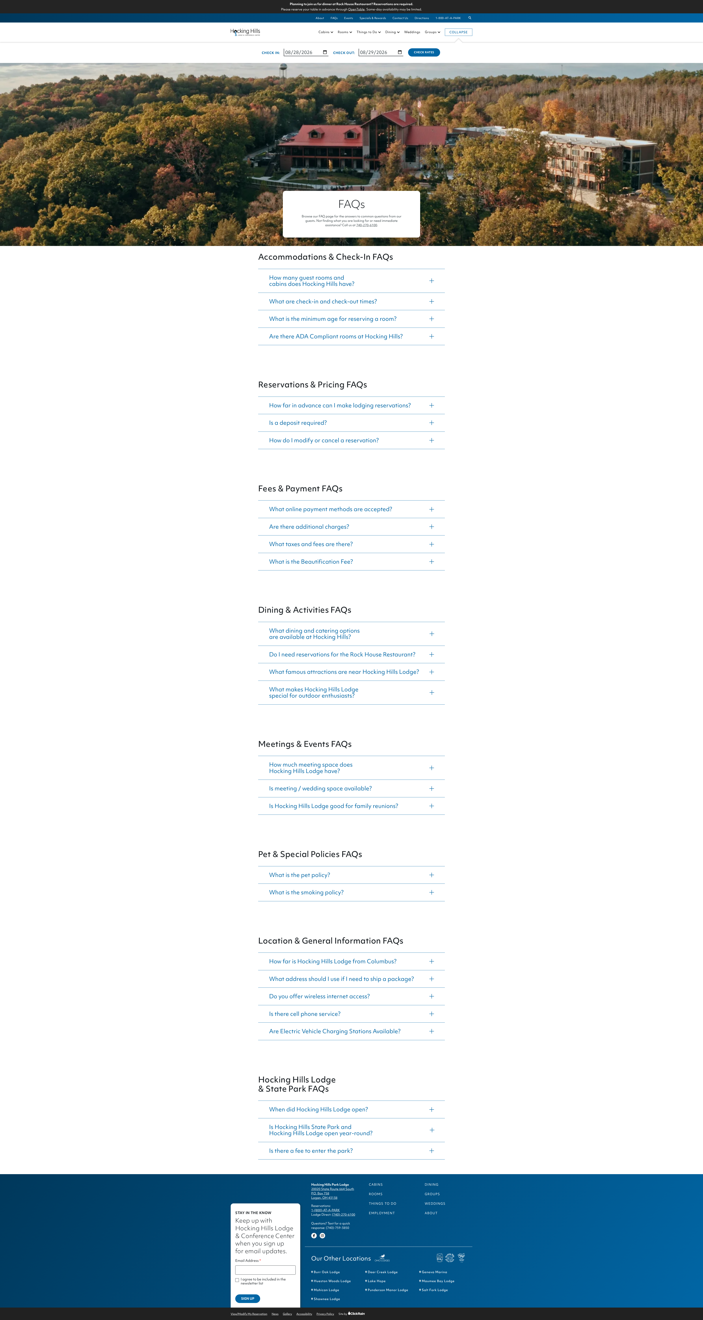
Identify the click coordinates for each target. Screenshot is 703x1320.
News (275, 1314)
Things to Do (367, 32)
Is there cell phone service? (305, 1013)
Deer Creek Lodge (383, 1272)
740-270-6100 (366, 225)
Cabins (324, 32)
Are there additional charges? (309, 526)
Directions (422, 18)
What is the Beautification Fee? (311, 561)
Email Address (247, 1261)
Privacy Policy (325, 1314)
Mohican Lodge (326, 1290)
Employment (382, 1213)
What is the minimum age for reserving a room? (333, 318)
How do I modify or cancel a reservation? (324, 440)
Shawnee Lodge (327, 1299)
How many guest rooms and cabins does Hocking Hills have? (311, 281)
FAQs (334, 18)
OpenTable (356, 9)
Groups (431, 32)
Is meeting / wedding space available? (320, 788)
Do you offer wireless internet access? (319, 996)
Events (348, 18)
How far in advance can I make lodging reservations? (340, 405)
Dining (390, 32)
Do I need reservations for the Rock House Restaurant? (342, 654)
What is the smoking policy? (306, 892)
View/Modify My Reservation (249, 1314)
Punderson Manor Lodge (388, 1290)
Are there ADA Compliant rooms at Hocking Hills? (336, 336)
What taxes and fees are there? (311, 544)
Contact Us (400, 18)
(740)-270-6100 (343, 1215)
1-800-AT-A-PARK (448, 18)
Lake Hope (377, 1281)
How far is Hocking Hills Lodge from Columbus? (333, 961)
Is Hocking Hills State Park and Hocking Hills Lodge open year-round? (321, 1130)
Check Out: (344, 53)
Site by (346, 1314)
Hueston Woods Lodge (332, 1281)
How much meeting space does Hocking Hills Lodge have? (311, 768)
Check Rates (424, 52)
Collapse (458, 32)
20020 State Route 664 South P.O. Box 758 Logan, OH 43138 (332, 1193)
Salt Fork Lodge (435, 1290)
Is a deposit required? (298, 422)
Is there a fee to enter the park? (311, 1150)
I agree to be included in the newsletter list (263, 1281)
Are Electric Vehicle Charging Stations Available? (335, 1031)
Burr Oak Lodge (327, 1272)
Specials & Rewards (373, 18)
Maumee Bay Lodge (438, 1281)
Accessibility (304, 1314)
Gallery (287, 1314)
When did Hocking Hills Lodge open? (318, 1109)
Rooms (343, 32)
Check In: (271, 53)
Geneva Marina (434, 1272)
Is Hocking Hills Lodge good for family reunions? (333, 806)
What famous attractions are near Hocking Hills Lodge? (344, 671)
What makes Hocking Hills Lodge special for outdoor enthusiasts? (313, 692)
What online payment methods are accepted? (330, 509)
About (320, 18)
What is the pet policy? (299, 875)
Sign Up (247, 1299)
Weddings (412, 32)
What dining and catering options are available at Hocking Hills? (314, 634)
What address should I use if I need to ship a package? (341, 979)
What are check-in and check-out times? (323, 301)
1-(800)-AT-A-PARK (325, 1210)
